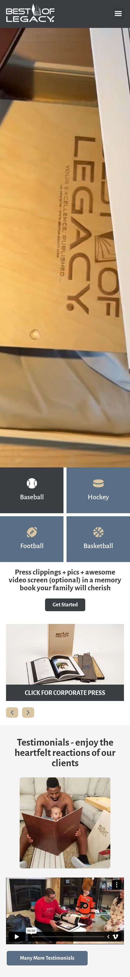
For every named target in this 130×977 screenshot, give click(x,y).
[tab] (31, 490)
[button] (118, 13)
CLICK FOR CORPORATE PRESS (65, 692)
